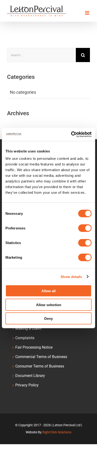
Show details (71, 276)
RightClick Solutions (56, 432)
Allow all (48, 291)
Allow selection (48, 305)
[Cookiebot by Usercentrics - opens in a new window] (71, 134)
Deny (48, 319)
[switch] (85, 228)
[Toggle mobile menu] (87, 12)
